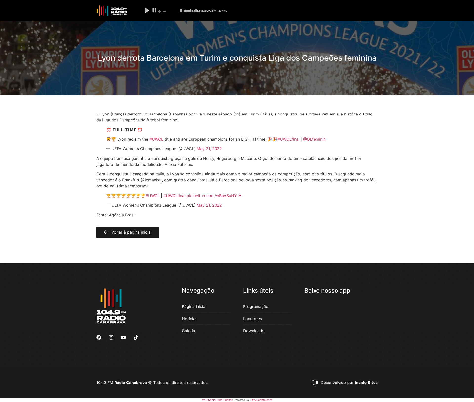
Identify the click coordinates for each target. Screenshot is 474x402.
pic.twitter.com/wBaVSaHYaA (214, 195)
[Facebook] (99, 337)
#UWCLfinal (288, 139)
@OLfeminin (314, 139)
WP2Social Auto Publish (217, 400)
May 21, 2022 (209, 148)
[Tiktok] (136, 337)
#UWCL (156, 139)
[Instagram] (111, 337)
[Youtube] (123, 337)
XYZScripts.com (261, 400)
